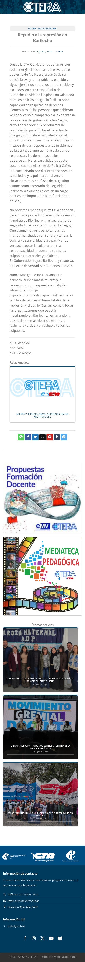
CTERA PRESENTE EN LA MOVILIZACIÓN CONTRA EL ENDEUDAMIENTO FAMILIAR (40, 814)
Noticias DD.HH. (47, 28)
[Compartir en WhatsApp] (21, 437)
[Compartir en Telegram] (64, 437)
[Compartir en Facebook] (28, 437)
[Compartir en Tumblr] (57, 437)
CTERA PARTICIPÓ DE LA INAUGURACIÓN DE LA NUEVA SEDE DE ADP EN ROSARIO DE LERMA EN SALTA (40, 680)
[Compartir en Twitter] (35, 437)
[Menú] (5, 7)
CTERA (59, 51)
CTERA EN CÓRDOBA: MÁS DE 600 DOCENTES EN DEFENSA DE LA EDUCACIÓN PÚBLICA (40, 747)
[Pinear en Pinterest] (49, 437)
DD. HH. (32, 28)
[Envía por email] (42, 437)
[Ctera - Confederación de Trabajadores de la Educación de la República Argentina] (42, 6)
